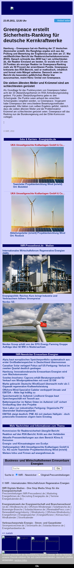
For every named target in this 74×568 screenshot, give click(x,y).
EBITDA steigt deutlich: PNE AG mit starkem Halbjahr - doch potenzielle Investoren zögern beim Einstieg (36, 415)
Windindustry (38, 512)
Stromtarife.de (33, 525)
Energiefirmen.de (11, 496)
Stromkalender (25, 517)
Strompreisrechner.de (13, 525)
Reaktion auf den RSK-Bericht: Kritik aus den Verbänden (34, 434)
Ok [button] (37, 566)
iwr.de (5, 507)
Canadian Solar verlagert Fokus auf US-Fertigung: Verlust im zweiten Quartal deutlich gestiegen (36, 367)
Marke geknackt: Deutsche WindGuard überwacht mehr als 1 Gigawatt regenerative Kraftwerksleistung (36, 385)
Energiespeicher (26, 515)
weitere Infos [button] (21, 560)
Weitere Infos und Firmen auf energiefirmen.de (28, 453)
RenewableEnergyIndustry (15, 512)
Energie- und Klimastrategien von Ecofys (25, 443)
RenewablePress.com (58, 509)
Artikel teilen (63, 20)
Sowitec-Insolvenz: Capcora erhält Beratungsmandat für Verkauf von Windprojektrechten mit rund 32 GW (33, 379)
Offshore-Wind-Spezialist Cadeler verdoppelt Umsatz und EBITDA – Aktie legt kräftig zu (34, 391)
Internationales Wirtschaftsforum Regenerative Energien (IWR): (34, 252)
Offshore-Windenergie (40, 507)
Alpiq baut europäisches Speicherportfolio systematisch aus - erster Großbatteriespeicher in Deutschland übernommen (37, 361)
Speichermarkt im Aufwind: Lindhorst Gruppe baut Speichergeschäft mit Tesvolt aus (31, 397)
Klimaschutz (62, 515)
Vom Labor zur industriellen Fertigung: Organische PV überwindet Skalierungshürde (33, 409)
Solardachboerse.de (34, 509)
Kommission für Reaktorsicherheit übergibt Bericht (31, 430)
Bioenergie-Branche (12, 509)
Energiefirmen (9, 515)
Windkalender (9, 517)
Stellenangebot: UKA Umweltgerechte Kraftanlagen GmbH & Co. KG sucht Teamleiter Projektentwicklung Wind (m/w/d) (36, 448)
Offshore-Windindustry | (59, 512)
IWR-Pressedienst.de (34, 493)
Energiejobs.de (40, 496)
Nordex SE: (9, 302)
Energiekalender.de (12, 498)
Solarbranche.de (61, 507)
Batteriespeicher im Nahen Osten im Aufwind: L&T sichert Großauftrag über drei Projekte (35, 403)
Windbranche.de (18, 507)
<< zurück (7, 533)
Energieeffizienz (45, 515)
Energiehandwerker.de (13, 528)
